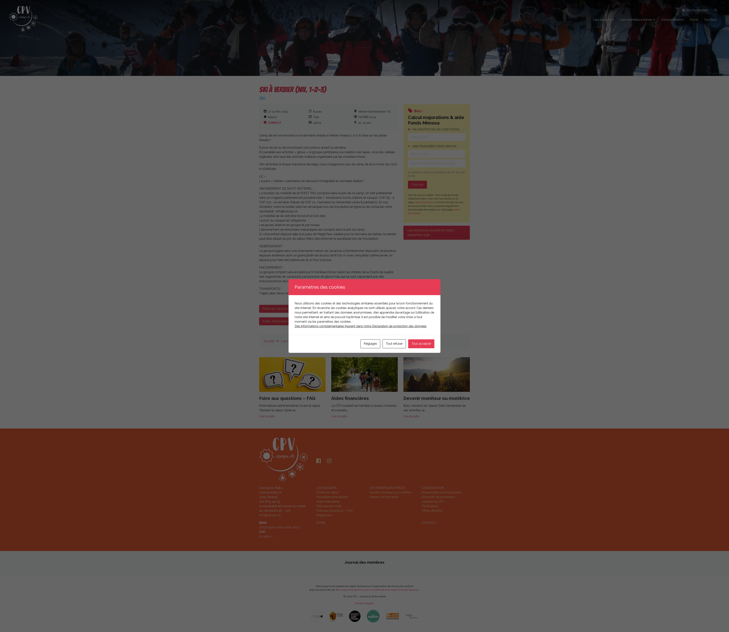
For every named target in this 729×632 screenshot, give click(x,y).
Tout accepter (421, 343)
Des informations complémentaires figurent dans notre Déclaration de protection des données (361, 326)
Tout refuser (394, 343)
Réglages (370, 343)
